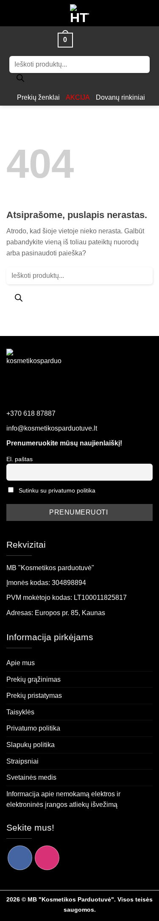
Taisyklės (20, 712)
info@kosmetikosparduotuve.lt (51, 428)
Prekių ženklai (38, 97)
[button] (45, 40)
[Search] (20, 80)
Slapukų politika (30, 744)
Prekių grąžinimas (33, 679)
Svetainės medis (31, 777)
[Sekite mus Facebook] (20, 857)
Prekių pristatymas (34, 695)
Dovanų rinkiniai (120, 97)
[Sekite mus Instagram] (47, 857)
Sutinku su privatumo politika (57, 490)
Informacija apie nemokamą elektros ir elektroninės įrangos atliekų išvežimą (63, 799)
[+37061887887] (98, 40)
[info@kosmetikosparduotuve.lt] (83, 40)
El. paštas (19, 459)
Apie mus (20, 662)
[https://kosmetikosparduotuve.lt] (79, 13)
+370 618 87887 (31, 413)
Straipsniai (22, 761)
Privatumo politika (33, 728)
